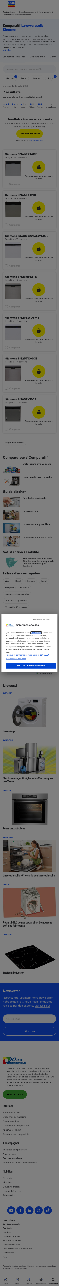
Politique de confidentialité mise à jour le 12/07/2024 (27, 655)
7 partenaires (36, 633)
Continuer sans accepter (41, 619)
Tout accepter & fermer (31, 666)
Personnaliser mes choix (16, 659)
